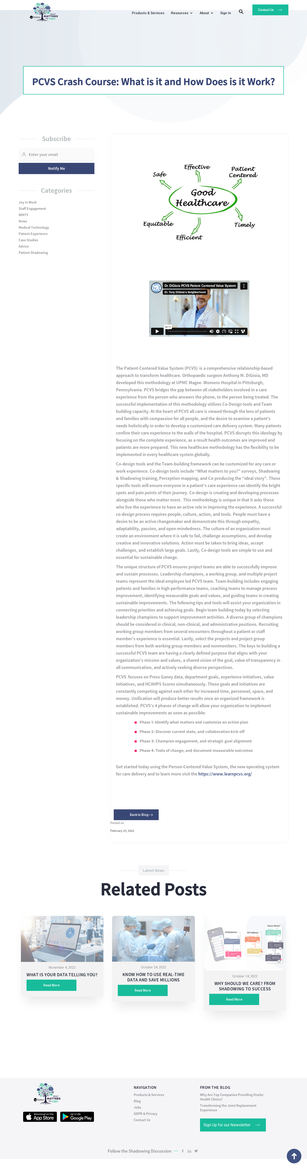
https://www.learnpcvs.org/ (225, 774)
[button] (181, 14)
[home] (42, 11)
